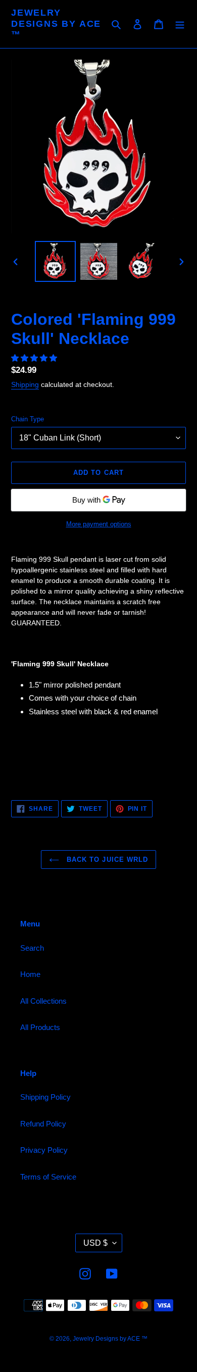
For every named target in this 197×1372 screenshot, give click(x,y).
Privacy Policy (44, 1150)
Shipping (25, 384)
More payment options (98, 524)
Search (32, 948)
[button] (35, 358)
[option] (55, 261)
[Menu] (179, 24)
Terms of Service (48, 1176)
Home (30, 974)
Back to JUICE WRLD (106, 859)
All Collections (43, 1001)
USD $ (95, 1243)
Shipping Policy (45, 1097)
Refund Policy (43, 1123)
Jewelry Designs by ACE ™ (56, 23)
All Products (40, 1027)
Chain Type (27, 419)
